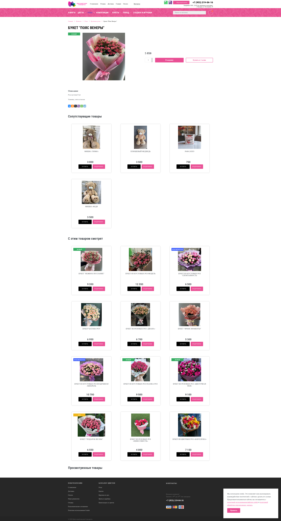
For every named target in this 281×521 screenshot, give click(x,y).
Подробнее (98, 166)
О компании (72, 487)
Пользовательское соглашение (78, 506)
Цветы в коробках (104, 499)
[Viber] (78, 106)
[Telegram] (84, 106)
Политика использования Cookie (79, 510)
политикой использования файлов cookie (242, 502)
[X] (75, 106)
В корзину (169, 60)
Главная (70, 21)
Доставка (71, 491)
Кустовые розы (95, 21)
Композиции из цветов (106, 503)
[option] (103, 56)
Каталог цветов (107, 483)
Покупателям (75, 483)
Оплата (70, 495)
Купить (85, 166)
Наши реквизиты (73, 499)
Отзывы (70, 503)
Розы (86, 21)
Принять (233, 510)
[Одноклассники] (72, 106)
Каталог (78, 21)
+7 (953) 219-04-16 (203, 2)
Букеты (101, 491)
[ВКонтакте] (69, 106)
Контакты (137, 4)
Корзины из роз (104, 495)
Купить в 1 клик (199, 60)
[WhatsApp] (81, 106)
